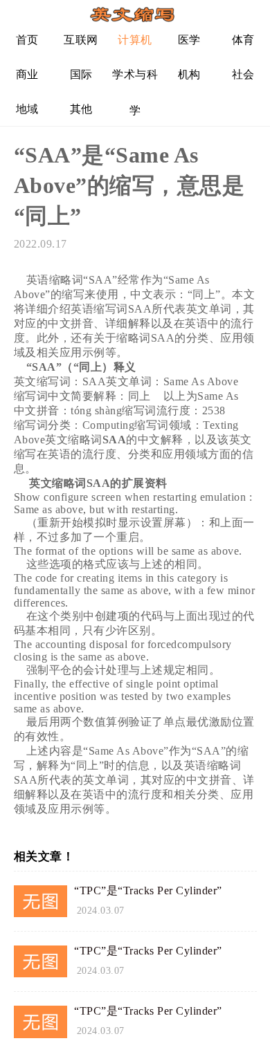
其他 (81, 109)
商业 (27, 74)
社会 (243, 74)
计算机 (135, 40)
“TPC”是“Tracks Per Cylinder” (148, 890)
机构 (189, 74)
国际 (81, 74)
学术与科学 (135, 79)
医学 (189, 40)
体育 (243, 40)
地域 (27, 109)
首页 (27, 40)
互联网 (81, 40)
